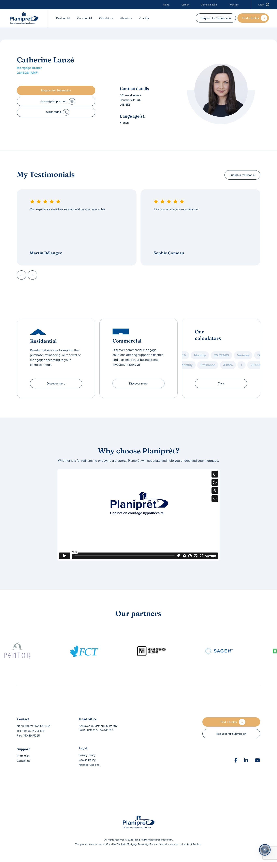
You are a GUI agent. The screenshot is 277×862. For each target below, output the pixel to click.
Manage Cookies (89, 765)
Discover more (56, 383)
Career (185, 4)
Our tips (144, 18)
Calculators (106, 18)
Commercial (84, 18)
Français (234, 4)
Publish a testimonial (242, 175)
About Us (126, 18)
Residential (63, 18)
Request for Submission (216, 18)
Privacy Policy (87, 755)
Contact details (209, 4)
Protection (23, 756)
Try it (221, 383)
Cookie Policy (87, 760)
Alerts (166, 4)
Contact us (23, 761)
